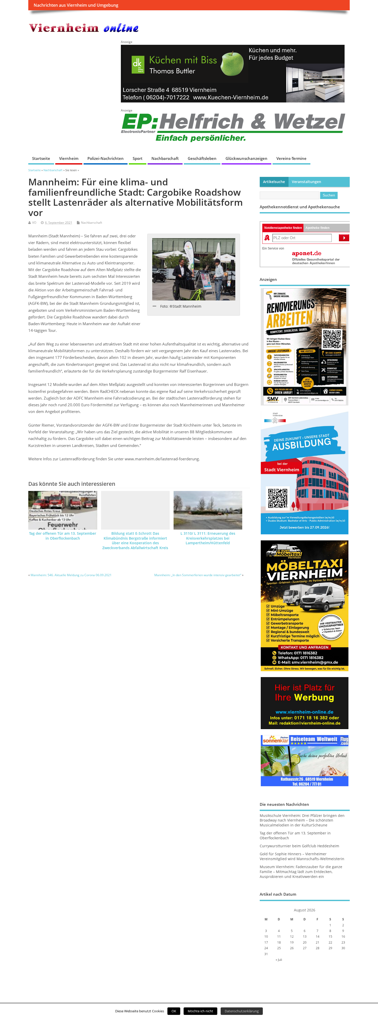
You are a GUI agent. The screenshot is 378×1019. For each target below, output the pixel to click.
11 (279, 936)
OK (174, 1011)
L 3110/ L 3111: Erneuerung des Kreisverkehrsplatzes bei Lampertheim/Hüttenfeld (208, 538)
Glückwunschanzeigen (246, 158)
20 (305, 942)
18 (279, 942)
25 (279, 948)
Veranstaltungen (306, 181)
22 (330, 942)
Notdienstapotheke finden (283, 228)
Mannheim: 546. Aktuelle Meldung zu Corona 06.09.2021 (71, 575)
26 (292, 948)
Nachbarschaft (165, 158)
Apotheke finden (317, 228)
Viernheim (68, 158)
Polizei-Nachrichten (105, 158)
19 (292, 942)
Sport (137, 158)
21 (317, 942)
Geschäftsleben (202, 158)
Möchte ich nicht (200, 1011)
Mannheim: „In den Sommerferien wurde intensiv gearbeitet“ (197, 575)
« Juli (279, 959)
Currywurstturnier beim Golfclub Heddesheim (299, 846)
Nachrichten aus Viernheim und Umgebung (76, 5)
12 (292, 936)
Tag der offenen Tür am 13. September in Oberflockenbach (62, 536)
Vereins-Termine (291, 158)
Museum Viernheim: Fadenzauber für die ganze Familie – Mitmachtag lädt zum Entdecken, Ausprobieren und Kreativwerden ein (301, 872)
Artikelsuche (274, 181)
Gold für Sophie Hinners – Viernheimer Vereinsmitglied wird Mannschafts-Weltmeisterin (302, 856)
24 (266, 948)
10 (266, 936)
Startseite (41, 158)
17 (266, 942)
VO (34, 222)
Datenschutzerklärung (242, 1011)
